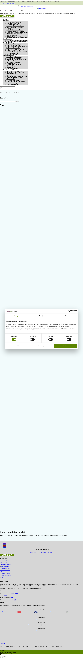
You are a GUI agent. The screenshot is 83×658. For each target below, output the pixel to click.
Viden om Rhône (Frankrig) (15, 49)
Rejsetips (9, 67)
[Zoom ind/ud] (0, 656)
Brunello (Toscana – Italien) (15, 26)
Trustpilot (2, 643)
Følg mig (9, 75)
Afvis (17, 346)
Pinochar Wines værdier (7, 562)
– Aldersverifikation (5, 570)
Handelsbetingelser (6, 564)
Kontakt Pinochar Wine (14, 77)
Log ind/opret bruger (7, 3)
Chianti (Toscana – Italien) (14, 30)
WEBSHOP (7, 16)
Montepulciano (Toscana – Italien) (15, 27)
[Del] (4, 656)
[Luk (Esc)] (5, 656)
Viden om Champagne (13, 45)
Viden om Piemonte (13, 48)
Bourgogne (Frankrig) (13, 22)
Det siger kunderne (13, 80)
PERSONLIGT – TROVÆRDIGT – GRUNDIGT (41, 552)
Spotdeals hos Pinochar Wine (16, 59)
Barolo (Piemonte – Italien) (15, 31)
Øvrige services (8, 55)
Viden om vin (7, 42)
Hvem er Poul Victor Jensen (15, 81)
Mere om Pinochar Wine (7, 561)
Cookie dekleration (6, 572)
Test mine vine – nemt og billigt (16, 76)
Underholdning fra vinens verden (17, 52)
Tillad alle (65, 346)
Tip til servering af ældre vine (16, 41)
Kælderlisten (7, 39)
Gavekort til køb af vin (13, 64)
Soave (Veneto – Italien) (14, 36)
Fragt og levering (5, 573)
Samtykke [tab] (17, 315)
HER (15, 600)
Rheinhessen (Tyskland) (14, 34)
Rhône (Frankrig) (11, 35)
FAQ (2, 577)
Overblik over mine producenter (17, 37)
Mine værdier (10, 79)
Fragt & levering (11, 83)
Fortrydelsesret (5, 566)
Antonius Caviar (11, 61)
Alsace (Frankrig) (12, 24)
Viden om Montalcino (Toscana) (17, 46)
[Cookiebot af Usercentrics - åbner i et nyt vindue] (70, 311)
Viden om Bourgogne (13, 44)
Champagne (11, 92)
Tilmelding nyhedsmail (13, 57)
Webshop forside (4, 92)
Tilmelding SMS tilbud (13, 58)
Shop (5, 19)
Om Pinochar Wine (9, 70)
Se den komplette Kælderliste (16, 40)
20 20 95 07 (15, 593)
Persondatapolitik (12, 84)
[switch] (32, 339)
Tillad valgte (41, 346)
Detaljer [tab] (41, 315)
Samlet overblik (11, 54)
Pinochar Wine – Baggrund (15, 72)
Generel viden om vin (13, 50)
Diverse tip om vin (12, 53)
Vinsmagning (10, 63)
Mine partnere (11, 74)
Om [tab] (66, 315)
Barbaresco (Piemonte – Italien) (17, 32)
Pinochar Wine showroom (15, 71)
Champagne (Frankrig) (13, 23)
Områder (6, 21)
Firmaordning (10, 66)
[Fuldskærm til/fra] (2, 656)
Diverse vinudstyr (12, 68)
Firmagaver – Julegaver (14, 62)
